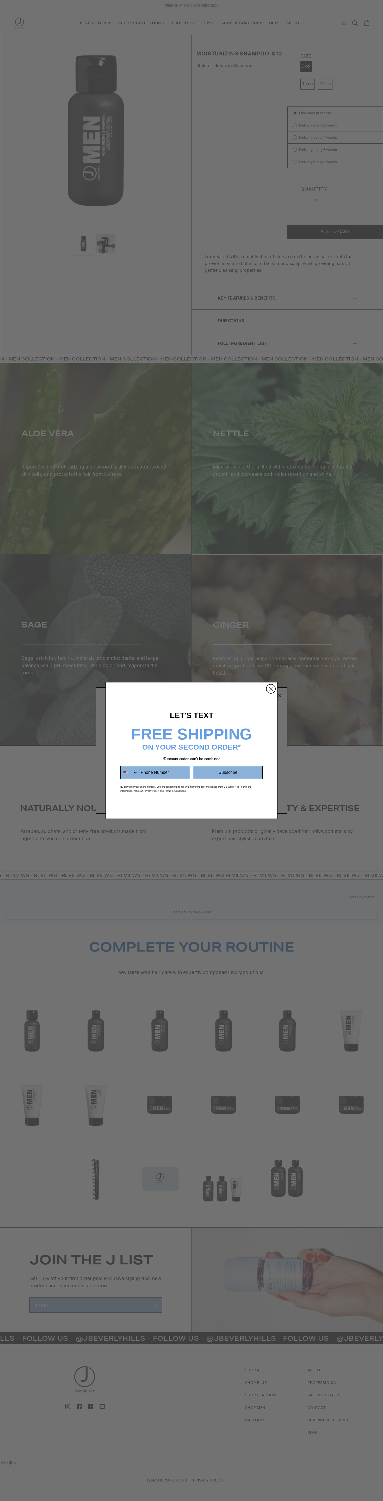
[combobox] (129, 772)
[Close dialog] (270, 688)
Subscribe (228, 772)
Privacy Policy (151, 791)
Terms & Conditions (175, 791)
